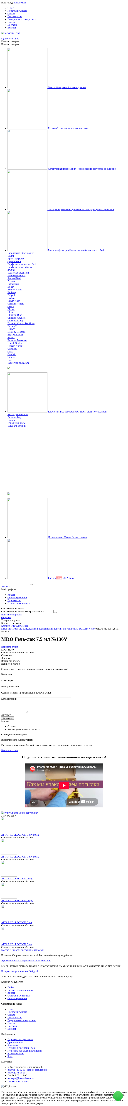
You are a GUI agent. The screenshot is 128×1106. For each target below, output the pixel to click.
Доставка (12, 24)
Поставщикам (14, 16)
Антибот (6, 715)
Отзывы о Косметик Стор (21, 1048)
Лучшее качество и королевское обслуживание (26, 960)
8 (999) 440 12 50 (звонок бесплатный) (27, 1069)
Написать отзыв (9, 646)
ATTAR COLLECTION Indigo (17, 878)
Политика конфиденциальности (24, 1050)
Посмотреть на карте (18, 1081)
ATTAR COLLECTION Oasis (16, 922)
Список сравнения (17, 597)
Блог (9, 1056)
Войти (4, 614)
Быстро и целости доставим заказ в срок (22, 950)
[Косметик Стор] (10, 33)
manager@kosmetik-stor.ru (20, 1078)
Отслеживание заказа (12, 611)
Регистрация (15, 614)
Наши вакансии (15, 1053)
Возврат (11, 27)
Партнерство (14, 600)
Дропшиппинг (15, 1042)
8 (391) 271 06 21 (16, 1072)
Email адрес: (7, 680)
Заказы (11, 594)
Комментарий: (9, 698)
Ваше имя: (6, 674)
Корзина (5, 626)
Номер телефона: (10, 686)
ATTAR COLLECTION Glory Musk (20, 834)
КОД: (4, 649)
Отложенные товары (18, 603)
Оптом (11, 13)
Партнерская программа (20, 1039)
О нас (10, 8)
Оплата (11, 22)
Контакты (12, 1045)
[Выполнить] (55, 612)
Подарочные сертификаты (21, 19)
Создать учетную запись (20, 990)
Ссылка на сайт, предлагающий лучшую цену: (26, 692)
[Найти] (31, 584)
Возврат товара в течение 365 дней (20, 971)
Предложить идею (17, 10)
